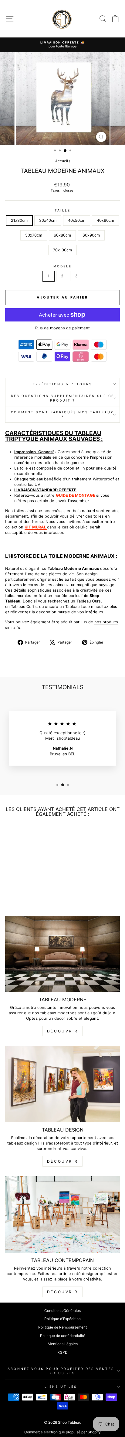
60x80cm (62, 235)
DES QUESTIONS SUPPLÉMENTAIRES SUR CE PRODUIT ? (62, 398)
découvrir (62, 1031)
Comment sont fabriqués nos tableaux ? (62, 414)
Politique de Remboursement (62, 1327)
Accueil (61, 161)
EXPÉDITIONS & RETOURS (63, 384)
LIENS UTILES (61, 1386)
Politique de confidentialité (62, 1335)
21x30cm (19, 220)
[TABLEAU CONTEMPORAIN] (62, 1214)
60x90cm (91, 235)
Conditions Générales (62, 1310)
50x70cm (33, 235)
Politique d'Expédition (62, 1318)
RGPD (62, 1352)
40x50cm (76, 220)
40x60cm (105, 220)
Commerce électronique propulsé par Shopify (62, 1432)
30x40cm (47, 220)
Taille (63, 210)
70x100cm (62, 250)
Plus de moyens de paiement (62, 328)
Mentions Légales (63, 1344)
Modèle (62, 266)
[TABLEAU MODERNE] (62, 954)
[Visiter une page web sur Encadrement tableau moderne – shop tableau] (46, 527)
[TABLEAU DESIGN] (62, 1084)
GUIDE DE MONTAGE (75, 495)
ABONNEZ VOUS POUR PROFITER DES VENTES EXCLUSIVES (61, 1371)
